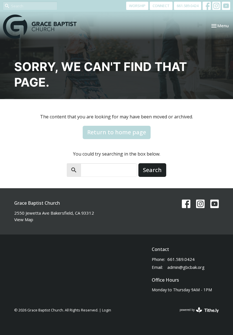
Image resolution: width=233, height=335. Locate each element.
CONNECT (161, 5)
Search (152, 170)
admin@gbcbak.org (186, 267)
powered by (196, 314)
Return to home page (116, 132)
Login (106, 310)
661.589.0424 (187, 5)
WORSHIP (137, 5)
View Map (23, 219)
